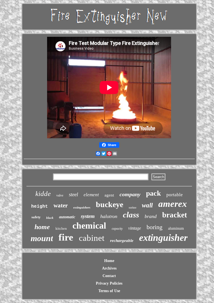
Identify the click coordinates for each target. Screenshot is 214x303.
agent (109, 195)
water (61, 205)
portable (174, 194)
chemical (89, 225)
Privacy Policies (109, 283)
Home (109, 261)
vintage (134, 228)
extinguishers (81, 207)
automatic (67, 217)
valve (59, 195)
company (130, 194)
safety (36, 217)
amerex (172, 204)
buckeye (109, 204)
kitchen (61, 228)
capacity (117, 229)
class (131, 214)
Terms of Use (109, 291)
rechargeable (121, 240)
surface (132, 207)
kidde (43, 193)
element (91, 194)
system (88, 216)
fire (66, 237)
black (50, 217)
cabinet (91, 238)
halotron (108, 216)
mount (42, 238)
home (42, 227)
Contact (109, 276)
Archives (109, 268)
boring (154, 227)
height (39, 206)
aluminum (176, 228)
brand (151, 216)
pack (153, 193)
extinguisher (163, 237)
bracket (174, 215)
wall (147, 205)
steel (73, 194)
